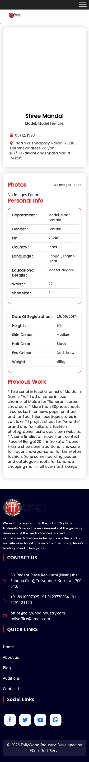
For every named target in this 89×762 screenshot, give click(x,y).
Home (8, 646)
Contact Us (13, 688)
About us (11, 657)
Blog (7, 667)
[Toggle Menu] (83, 5)
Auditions (11, 678)
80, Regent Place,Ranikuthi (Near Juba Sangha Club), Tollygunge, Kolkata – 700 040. (45, 580)
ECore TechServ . (44, 750)
